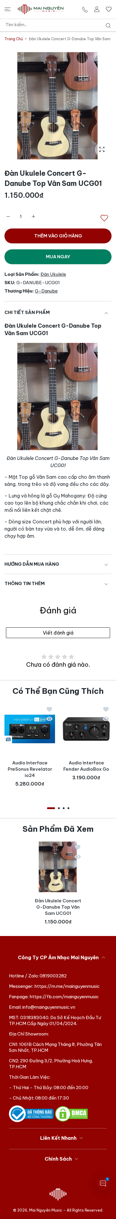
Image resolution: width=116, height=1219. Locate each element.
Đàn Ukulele (53, 274)
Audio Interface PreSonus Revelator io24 (30, 769)
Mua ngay (58, 256)
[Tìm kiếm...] (107, 26)
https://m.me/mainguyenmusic (67, 986)
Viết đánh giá (58, 633)
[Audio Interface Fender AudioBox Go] (86, 729)
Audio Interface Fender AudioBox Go (86, 766)
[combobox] (60, 24)
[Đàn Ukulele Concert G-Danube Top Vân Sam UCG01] (58, 867)
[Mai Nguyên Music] (41, 9)
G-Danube (46, 291)
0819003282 (53, 976)
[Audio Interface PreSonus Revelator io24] (29, 729)
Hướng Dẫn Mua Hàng (31, 564)
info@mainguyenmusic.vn (48, 1007)
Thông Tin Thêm (24, 583)
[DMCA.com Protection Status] (71, 1113)
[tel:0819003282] (85, 9)
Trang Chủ (13, 39)
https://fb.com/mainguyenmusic (64, 996)
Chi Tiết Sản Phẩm (27, 312)
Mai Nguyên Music (45, 1210)
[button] (51, 808)
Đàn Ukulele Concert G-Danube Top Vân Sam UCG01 (58, 907)
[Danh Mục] (7, 9)
